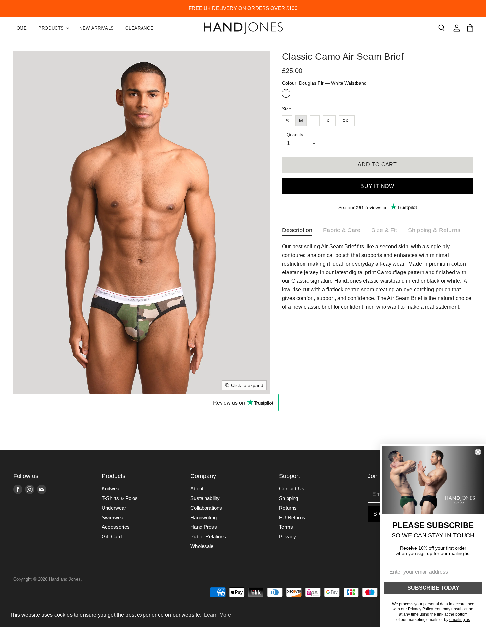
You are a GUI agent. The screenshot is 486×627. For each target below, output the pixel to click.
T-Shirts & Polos (120, 498)
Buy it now (377, 186)
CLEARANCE (139, 28)
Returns (288, 508)
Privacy (287, 536)
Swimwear (113, 517)
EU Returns (292, 517)
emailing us (459, 619)
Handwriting (203, 517)
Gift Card (112, 536)
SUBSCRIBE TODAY (433, 588)
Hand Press (203, 527)
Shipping (288, 498)
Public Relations (208, 536)
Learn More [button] (217, 615)
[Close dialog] (478, 452)
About (196, 488)
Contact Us (291, 488)
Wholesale (201, 546)
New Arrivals (96, 28)
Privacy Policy (420, 609)
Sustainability (205, 498)
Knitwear (111, 488)
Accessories (116, 527)
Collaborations (206, 508)
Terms (286, 527)
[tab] (297, 231)
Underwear (114, 508)
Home (20, 28)
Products (51, 28)
